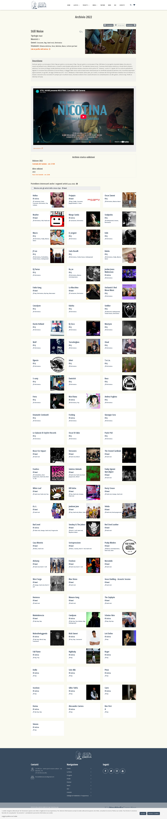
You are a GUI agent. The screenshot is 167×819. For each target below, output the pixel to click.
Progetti (85, 5)
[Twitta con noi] (111, 771)
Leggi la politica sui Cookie (9, 816)
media (94, 5)
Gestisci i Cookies (153, 813)
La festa (76, 5)
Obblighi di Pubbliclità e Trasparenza (78, 795)
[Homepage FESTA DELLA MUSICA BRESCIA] (39, 4)
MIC (115, 5)
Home (68, 5)
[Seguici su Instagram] (117, 771)
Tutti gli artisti (120, 25)
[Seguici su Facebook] (105, 771)
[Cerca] (130, 5)
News (109, 5)
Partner (102, 5)
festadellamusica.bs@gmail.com (44, 777)
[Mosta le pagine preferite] (134, 5)
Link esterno (37, 148)
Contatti (122, 5)
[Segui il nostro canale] (122, 771)
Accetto (143, 813)
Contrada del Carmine (43, 164)
